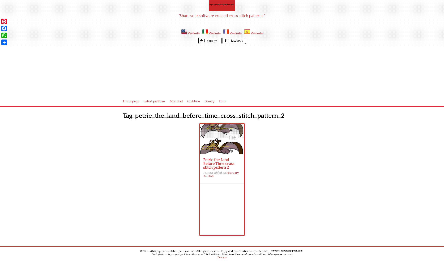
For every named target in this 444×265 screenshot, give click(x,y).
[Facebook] (4, 28)
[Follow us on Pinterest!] (210, 43)
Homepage (131, 101)
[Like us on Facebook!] (234, 43)
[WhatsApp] (4, 35)
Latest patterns (154, 101)
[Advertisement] (222, 70)
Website (194, 33)
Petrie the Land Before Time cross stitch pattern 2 (218, 164)
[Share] (4, 42)
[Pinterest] (4, 21)
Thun (222, 101)
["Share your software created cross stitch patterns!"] (222, 5)
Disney (209, 101)
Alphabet (176, 101)
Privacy (222, 257)
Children (193, 101)
